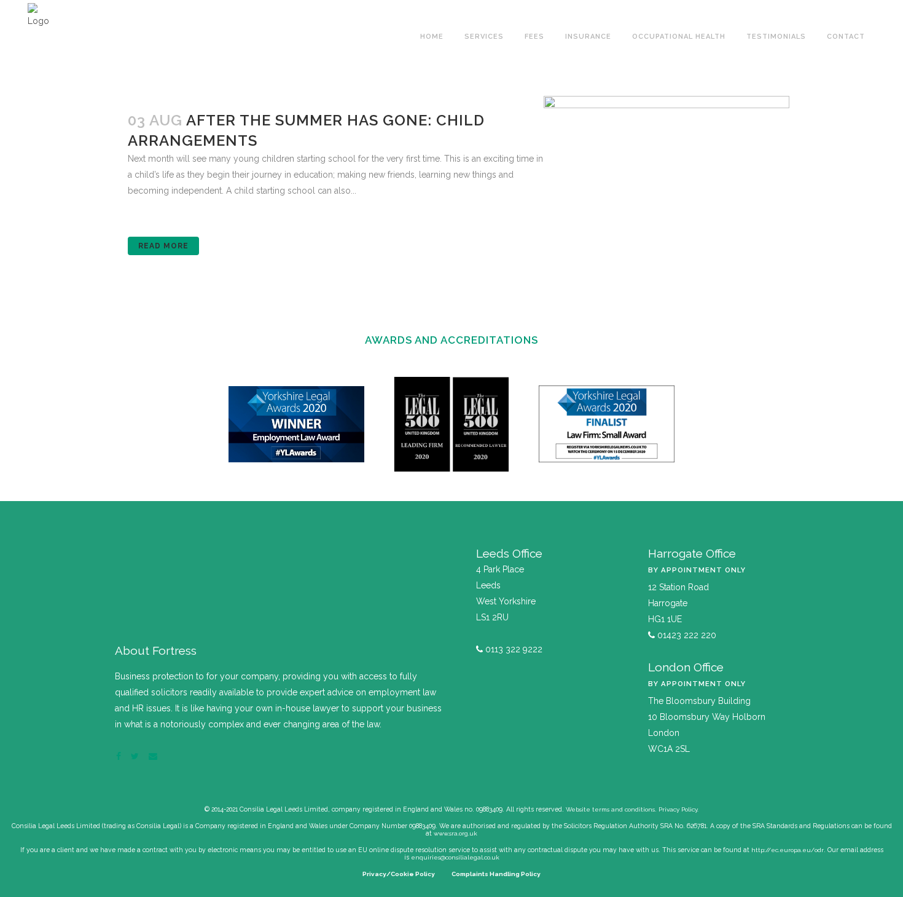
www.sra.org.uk (455, 833)
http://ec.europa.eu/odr (787, 850)
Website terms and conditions (610, 809)
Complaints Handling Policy (496, 874)
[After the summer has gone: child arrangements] (666, 178)
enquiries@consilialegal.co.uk (455, 857)
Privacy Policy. (678, 809)
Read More (163, 246)
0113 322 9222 (512, 649)
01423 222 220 (685, 635)
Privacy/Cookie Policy (398, 874)
